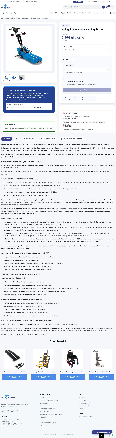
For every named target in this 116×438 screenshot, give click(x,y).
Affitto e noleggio (60, 13)
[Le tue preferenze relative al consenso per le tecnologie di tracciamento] (113, 435)
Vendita (69, 13)
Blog (90, 13)
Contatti (104, 13)
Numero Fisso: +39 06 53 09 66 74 (12, 423)
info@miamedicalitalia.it (93, 1)
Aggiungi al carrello (88, 90)
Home (50, 13)
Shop (7, 18)
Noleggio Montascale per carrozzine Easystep (72, 372)
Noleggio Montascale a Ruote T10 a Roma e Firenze (101, 372)
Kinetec (42, 406)
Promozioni (43, 426)
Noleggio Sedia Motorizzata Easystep (43, 372)
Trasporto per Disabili (80, 13)
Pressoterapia (44, 420)
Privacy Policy (82, 398)
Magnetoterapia (44, 412)
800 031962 (79, 1)
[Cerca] (103, 7)
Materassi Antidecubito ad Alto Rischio (51, 414)
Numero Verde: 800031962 (10, 425)
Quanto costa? (68, 47)
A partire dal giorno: (73, 65)
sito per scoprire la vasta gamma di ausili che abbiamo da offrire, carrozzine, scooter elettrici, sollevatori (62, 330)
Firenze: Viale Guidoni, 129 (32, 1)
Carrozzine (43, 398)
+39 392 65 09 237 (109, 1)
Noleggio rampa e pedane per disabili (14, 372)
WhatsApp (27, 328)
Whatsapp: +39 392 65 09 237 (11, 419)
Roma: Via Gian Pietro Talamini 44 (12, 1)
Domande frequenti (29, 139)
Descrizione (6, 139)
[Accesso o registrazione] (112, 7)
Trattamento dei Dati (84, 406)
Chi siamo (96, 13)
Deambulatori (44, 403)
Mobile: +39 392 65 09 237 (10, 421)
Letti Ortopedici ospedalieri (47, 409)
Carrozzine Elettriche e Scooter (49, 400)
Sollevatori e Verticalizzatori (48, 423)
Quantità (65, 59)
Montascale (25, 18)
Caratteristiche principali (11, 218)
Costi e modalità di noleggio (47, 139)
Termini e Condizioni (84, 403)
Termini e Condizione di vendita (73, 139)
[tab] (6, 139)
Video (16, 139)
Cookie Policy (82, 400)
